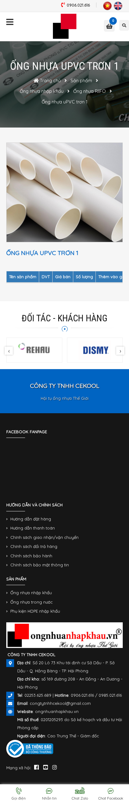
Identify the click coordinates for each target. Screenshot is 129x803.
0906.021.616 (78, 5)
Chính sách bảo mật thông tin (39, 564)
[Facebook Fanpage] (36, 767)
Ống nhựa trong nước (31, 602)
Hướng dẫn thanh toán (32, 527)
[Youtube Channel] (45, 767)
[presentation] (9, 351)
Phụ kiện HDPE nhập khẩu (35, 611)
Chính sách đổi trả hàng (33, 546)
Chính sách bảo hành (31, 555)
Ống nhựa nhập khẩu (31, 592)
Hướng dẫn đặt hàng (30, 518)
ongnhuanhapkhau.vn (57, 711)
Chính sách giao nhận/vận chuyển (44, 537)
